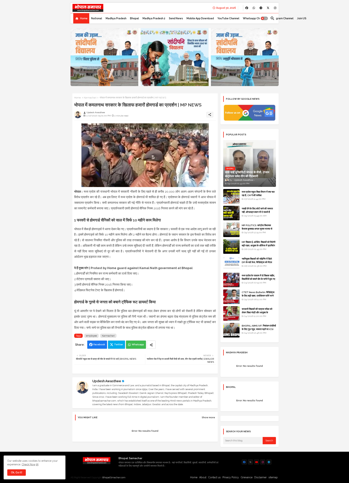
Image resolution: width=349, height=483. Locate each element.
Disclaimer (260, 477)
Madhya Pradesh (116, 18)
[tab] (81, 18)
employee (91, 335)
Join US (301, 18)
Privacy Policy (230, 477)
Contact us (214, 477)
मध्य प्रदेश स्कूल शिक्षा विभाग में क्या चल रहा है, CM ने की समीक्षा (258, 193)
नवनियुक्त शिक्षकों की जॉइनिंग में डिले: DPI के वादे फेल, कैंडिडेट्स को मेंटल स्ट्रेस (257, 262)
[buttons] (246, 8)
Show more (208, 417)
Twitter (118, 344)
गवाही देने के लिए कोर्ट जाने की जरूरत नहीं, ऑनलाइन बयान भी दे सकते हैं (257, 210)
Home (83, 18)
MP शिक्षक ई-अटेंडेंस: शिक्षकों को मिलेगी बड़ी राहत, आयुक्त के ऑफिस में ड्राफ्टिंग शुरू (258, 245)
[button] (264, 18)
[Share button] (151, 345)
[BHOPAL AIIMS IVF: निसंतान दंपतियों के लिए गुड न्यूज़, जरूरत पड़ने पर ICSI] (231, 330)
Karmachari (90, 97)
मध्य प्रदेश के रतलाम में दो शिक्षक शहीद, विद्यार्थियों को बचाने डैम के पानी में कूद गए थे (258, 278)
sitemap (273, 477)
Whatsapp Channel (255, 18)
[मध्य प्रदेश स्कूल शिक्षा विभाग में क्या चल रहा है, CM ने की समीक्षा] (231, 196)
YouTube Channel (228, 18)
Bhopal (134, 18)
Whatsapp (138, 344)
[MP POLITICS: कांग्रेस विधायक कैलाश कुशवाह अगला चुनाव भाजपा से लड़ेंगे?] (231, 229)
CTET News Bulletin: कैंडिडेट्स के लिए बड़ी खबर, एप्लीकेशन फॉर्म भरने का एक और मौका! (258, 295)
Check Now (28, 464)
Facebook (99, 344)
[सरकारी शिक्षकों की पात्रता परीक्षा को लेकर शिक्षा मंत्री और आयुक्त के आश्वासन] (231, 313)
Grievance (246, 477)
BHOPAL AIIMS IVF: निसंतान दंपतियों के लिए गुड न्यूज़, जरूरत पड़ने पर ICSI (259, 327)
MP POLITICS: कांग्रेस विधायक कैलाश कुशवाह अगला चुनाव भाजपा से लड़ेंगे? (257, 228)
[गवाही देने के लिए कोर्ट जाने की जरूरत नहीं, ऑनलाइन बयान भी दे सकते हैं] (231, 213)
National (96, 18)
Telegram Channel (281, 18)
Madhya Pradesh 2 (154, 18)
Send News (176, 18)
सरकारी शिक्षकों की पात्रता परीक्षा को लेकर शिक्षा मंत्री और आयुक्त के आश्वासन (257, 312)
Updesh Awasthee (106, 381)
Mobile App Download (200, 18)
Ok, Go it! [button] (16, 472)
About (202, 477)
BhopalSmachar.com (113, 477)
